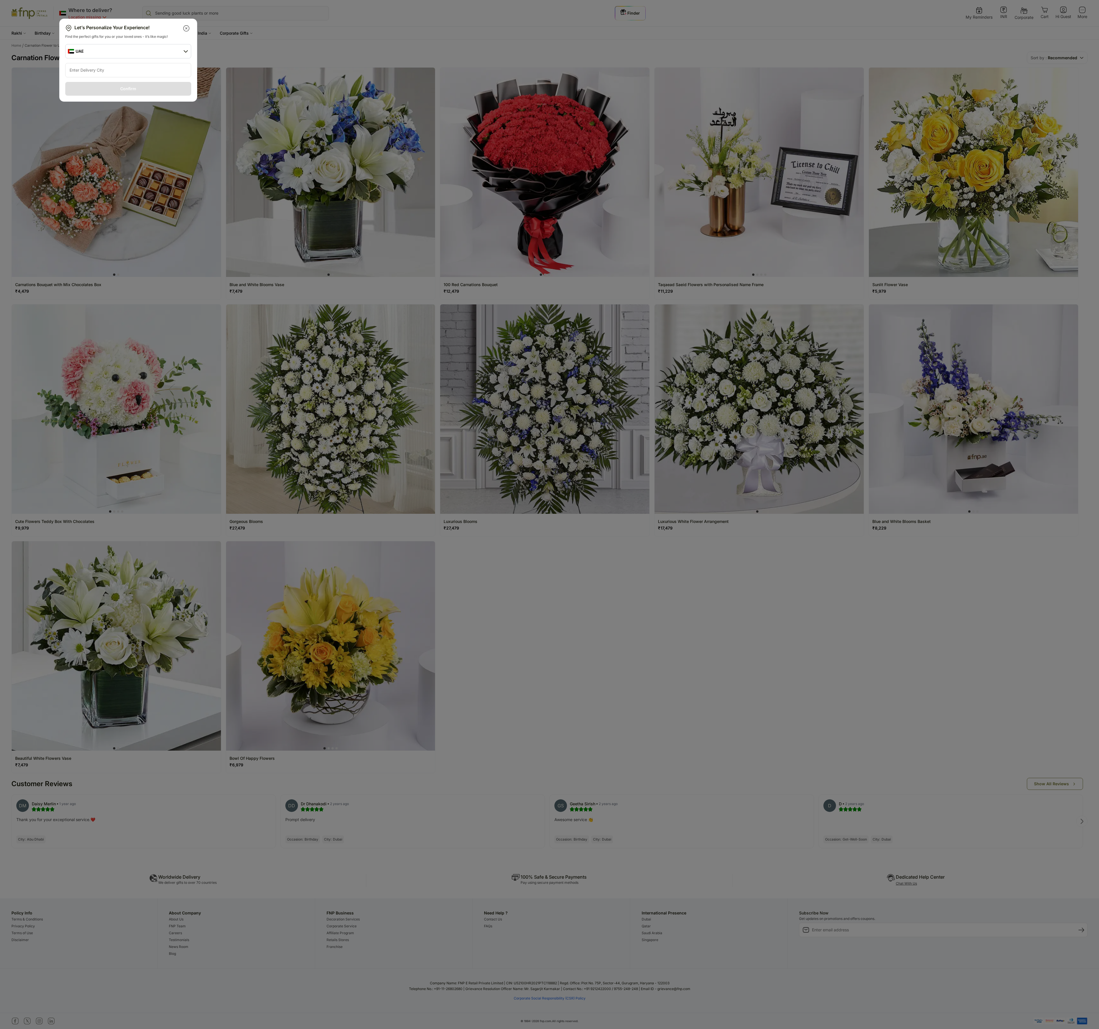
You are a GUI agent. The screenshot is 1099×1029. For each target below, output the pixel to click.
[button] (187, 28)
